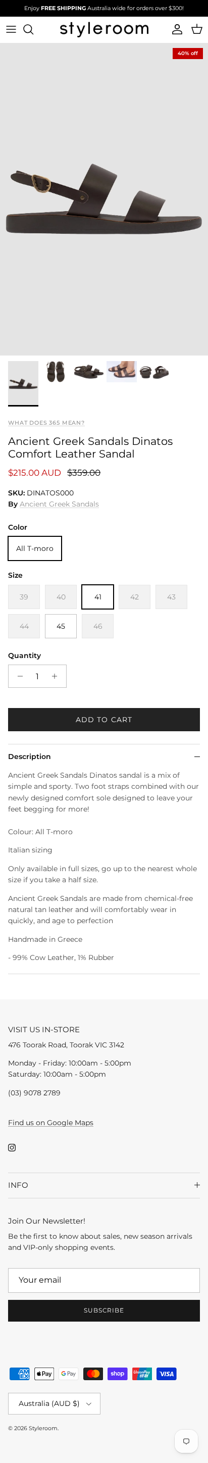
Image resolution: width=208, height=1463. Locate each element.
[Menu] (11, 29)
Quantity (24, 655)
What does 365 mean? (46, 423)
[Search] (33, 29)
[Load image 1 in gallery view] (104, 199)
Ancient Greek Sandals (59, 504)
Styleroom (43, 1428)
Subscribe (104, 1310)
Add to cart (104, 719)
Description (29, 756)
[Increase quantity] (57, 676)
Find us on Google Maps (50, 1122)
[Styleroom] (104, 29)
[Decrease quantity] (17, 676)
